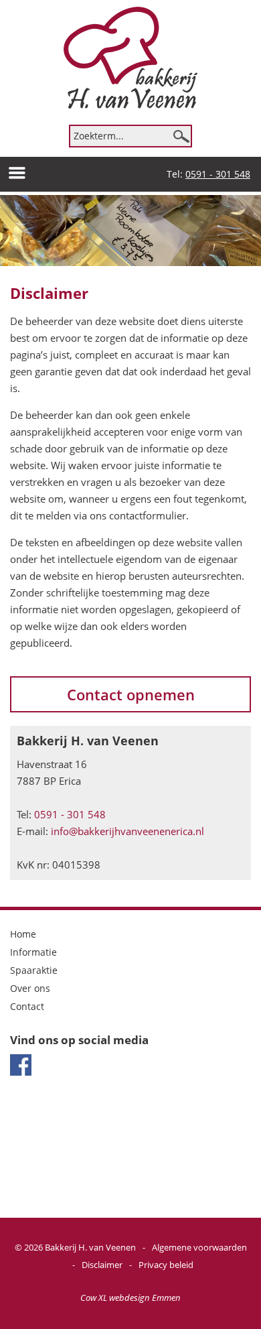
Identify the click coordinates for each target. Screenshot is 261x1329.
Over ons (30, 988)
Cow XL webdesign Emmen (130, 1297)
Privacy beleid (166, 1265)
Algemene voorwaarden (199, 1247)
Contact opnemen (131, 694)
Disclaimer (102, 1265)
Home (23, 934)
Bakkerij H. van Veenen (90, 1247)
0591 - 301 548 (217, 174)
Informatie (33, 952)
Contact (27, 1006)
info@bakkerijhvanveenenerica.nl (127, 831)
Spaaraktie (34, 970)
